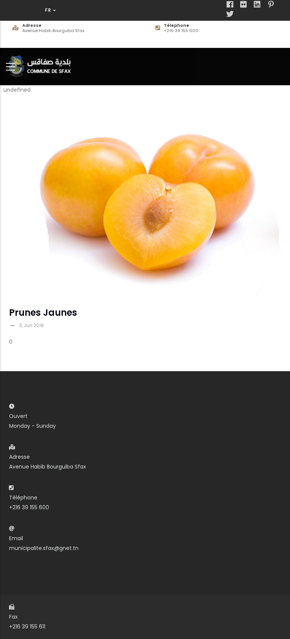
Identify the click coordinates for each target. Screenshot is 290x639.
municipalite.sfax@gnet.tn (44, 548)
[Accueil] (41, 65)
